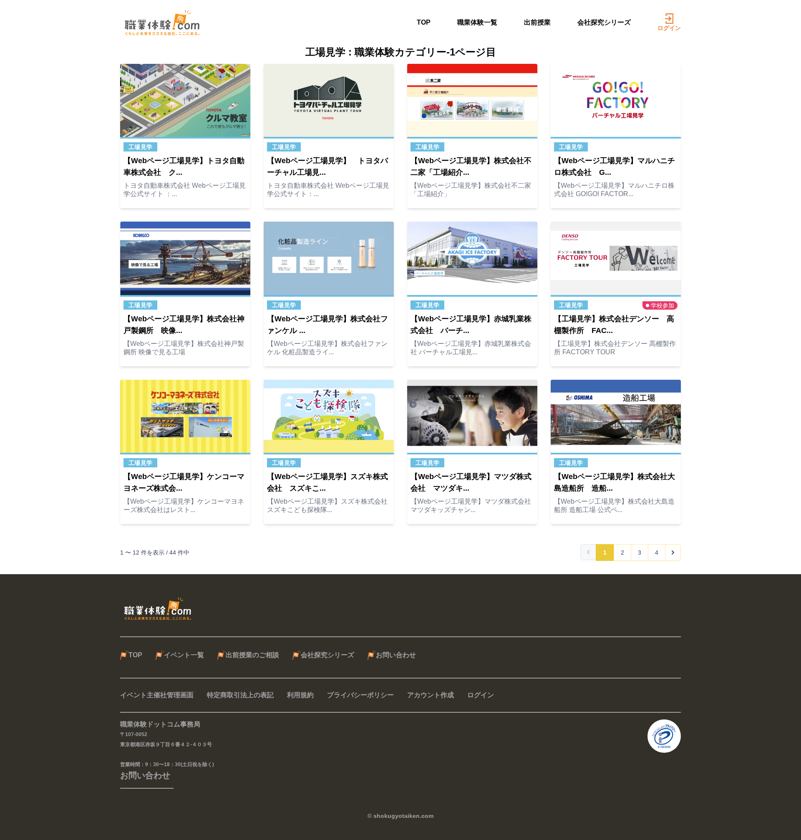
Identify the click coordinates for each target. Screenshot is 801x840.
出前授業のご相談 (252, 654)
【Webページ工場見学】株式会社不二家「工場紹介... (471, 166)
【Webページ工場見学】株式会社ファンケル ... (327, 325)
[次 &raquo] (673, 552)
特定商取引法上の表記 (240, 695)
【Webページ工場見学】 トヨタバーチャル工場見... (327, 166)
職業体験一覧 (477, 22)
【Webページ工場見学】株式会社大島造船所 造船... (614, 482)
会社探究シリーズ (604, 22)
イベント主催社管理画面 (157, 695)
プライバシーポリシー (360, 695)
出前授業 (537, 22)
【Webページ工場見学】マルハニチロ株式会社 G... (614, 166)
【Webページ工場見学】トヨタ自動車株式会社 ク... (183, 166)
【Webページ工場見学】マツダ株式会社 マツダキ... (471, 482)
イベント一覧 (184, 654)
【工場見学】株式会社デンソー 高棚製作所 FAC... (614, 325)
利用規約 (300, 695)
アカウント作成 (430, 695)
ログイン (669, 28)
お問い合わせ (396, 654)
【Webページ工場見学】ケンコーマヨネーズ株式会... (183, 482)
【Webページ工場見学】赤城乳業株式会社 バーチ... (471, 325)
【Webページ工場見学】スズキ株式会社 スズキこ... (327, 482)
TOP (424, 22)
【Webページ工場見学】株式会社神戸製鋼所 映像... (183, 325)
